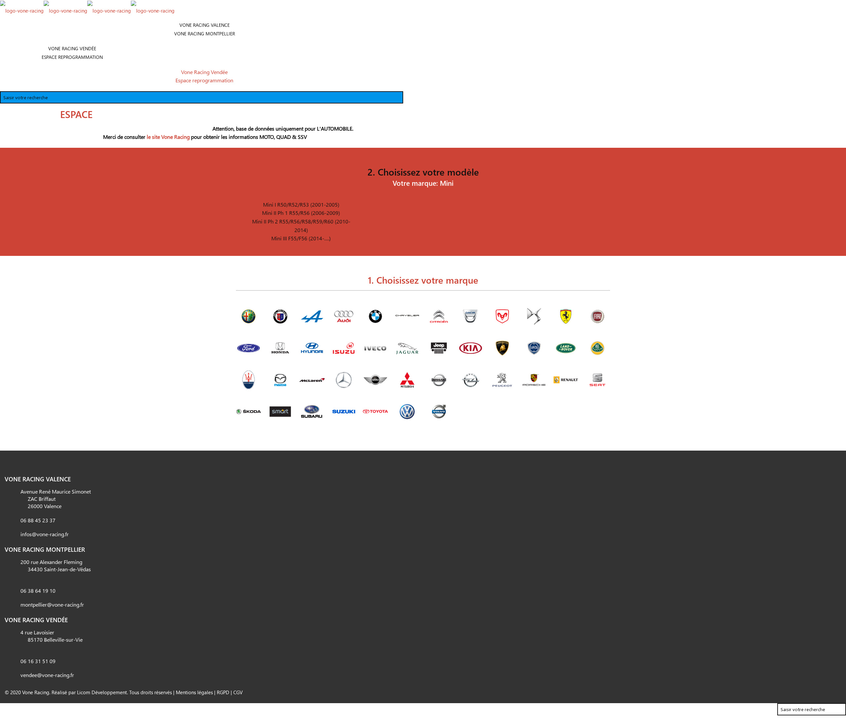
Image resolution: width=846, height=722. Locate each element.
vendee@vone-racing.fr (47, 674)
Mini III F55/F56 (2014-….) (301, 238)
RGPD (223, 692)
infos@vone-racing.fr (44, 534)
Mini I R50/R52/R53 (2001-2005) (301, 204)
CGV (238, 692)
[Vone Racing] (87, 10)
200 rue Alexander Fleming (55, 565)
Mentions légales (194, 692)
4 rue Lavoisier (51, 636)
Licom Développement (102, 692)
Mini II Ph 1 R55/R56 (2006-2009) (301, 212)
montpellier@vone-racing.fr (52, 604)
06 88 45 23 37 (38, 520)
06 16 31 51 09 (38, 661)
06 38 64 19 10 (38, 590)
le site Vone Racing (168, 136)
